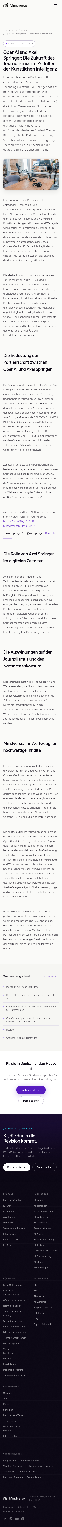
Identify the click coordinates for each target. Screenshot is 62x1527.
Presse (6, 1404)
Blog (24, 30)
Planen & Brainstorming (46, 1250)
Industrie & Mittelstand (14, 1326)
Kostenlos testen (16, 1167)
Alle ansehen (49, 976)
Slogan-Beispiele (28, 1471)
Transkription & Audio (44, 1211)
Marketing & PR (11, 1343)
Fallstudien (39, 1313)
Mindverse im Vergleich (14, 1415)
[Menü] (55, 5)
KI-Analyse (39, 1233)
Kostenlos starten (31, 1089)
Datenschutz (23, 1507)
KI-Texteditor (40, 1205)
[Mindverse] (15, 5)
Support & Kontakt (43, 1324)
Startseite (10, 30)
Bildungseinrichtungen (14, 1332)
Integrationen (10, 1233)
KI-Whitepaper (41, 1267)
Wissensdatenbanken (14, 1228)
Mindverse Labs (11, 1436)
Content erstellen (11, 1239)
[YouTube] (17, 1518)
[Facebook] (22, 1518)
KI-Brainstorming (42, 1256)
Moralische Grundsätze (13, 1511)
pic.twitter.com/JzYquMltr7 (19, 525)
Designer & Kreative (13, 1369)
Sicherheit (8, 1409)
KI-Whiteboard (41, 1217)
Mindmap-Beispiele (13, 1477)
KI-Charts (38, 1261)
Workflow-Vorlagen (12, 1465)
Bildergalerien (34, 1477)
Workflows (8, 1222)
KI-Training (39, 1245)
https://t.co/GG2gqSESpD (18, 521)
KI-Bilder (7, 1245)
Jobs (5, 1398)
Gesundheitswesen (12, 1320)
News (36, 1290)
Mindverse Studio (12, 1200)
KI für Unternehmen (13, 1284)
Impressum (8, 1507)
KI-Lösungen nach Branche (39, 1465)
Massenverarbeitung (44, 1239)
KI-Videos (38, 1200)
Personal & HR (10, 1358)
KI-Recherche (40, 1222)
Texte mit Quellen (42, 1228)
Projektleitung (10, 1364)
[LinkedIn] (5, 1518)
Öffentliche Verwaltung (14, 1300)
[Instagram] (11, 1518)
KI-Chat (7, 1205)
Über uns (7, 1392)
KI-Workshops (41, 1301)
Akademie (39, 1296)
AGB (35, 1507)
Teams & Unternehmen (14, 1337)
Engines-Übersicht (43, 1307)
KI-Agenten (9, 1211)
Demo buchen (31, 1100)
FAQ (36, 1318)
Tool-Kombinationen (31, 1460)
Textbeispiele (9, 1471)
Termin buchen (10, 1420)
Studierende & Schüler (14, 1375)
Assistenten (9, 1217)
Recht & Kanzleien (12, 1305)
